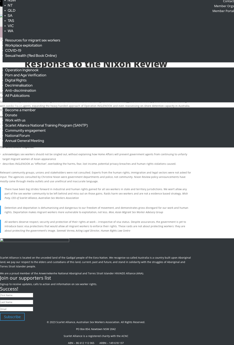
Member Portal (223, 11)
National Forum (17, 135)
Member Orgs (224, 6)
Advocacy (11, 64)
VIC (11, 25)
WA (10, 30)
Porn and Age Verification (25, 75)
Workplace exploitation (23, 45)
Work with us (15, 120)
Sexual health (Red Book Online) (31, 55)
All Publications (17, 95)
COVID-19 (13, 50)
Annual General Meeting (24, 140)
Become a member (20, 110)
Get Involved (13, 104)
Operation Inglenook (22, 70)
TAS (11, 20)
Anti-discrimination (20, 90)
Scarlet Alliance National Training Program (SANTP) (46, 125)
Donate (11, 115)
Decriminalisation (19, 85)
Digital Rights (16, 80)
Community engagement (25, 130)
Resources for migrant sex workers (32, 40)
